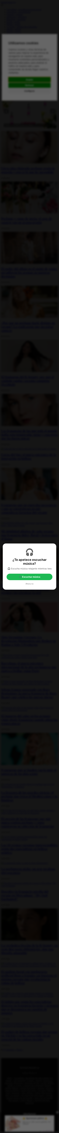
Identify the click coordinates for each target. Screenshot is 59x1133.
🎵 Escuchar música (29, 577)
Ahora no (29, 584)
